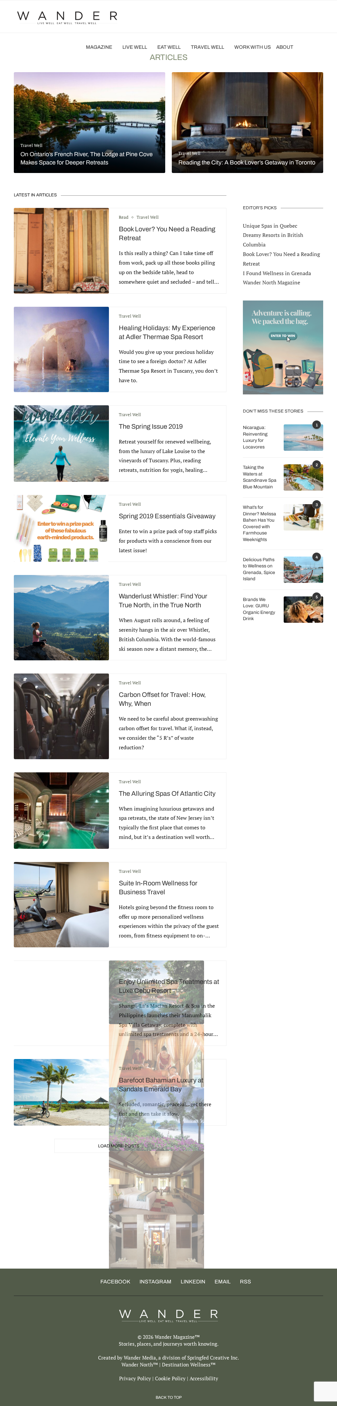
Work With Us (252, 47)
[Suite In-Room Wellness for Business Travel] (61, 904)
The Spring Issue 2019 (151, 426)
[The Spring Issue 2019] (61, 443)
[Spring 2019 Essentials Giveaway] (61, 528)
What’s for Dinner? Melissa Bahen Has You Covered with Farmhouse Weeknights (259, 523)
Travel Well (207, 47)
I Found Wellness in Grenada (277, 273)
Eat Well (169, 47)
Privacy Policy (135, 1378)
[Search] (320, 47)
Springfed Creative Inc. (213, 1357)
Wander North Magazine (271, 282)
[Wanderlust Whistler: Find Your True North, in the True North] (61, 617)
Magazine (99, 47)
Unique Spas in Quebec (270, 225)
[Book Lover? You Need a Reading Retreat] (61, 250)
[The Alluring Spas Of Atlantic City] (61, 810)
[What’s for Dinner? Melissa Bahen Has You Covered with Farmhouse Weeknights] (303, 517)
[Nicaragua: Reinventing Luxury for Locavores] (303, 437)
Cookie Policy (170, 1378)
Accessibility (204, 1378)
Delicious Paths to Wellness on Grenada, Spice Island (259, 569)
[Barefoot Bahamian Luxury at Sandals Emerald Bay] (61, 1092)
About (284, 47)
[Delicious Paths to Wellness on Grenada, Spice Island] (303, 570)
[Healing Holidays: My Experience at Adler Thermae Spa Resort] (61, 349)
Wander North (137, 1364)
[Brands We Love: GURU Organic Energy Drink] (303, 609)
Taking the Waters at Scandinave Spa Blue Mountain (259, 477)
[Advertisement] (168, 1222)
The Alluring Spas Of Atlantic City (167, 793)
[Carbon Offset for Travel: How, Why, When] (61, 716)
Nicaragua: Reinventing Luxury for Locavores (255, 437)
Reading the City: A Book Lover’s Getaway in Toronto (246, 162)
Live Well (134, 47)
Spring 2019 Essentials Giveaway (167, 516)
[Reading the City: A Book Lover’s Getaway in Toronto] (247, 122)
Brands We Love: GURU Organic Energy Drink (259, 609)
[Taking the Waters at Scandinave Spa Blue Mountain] (303, 477)
